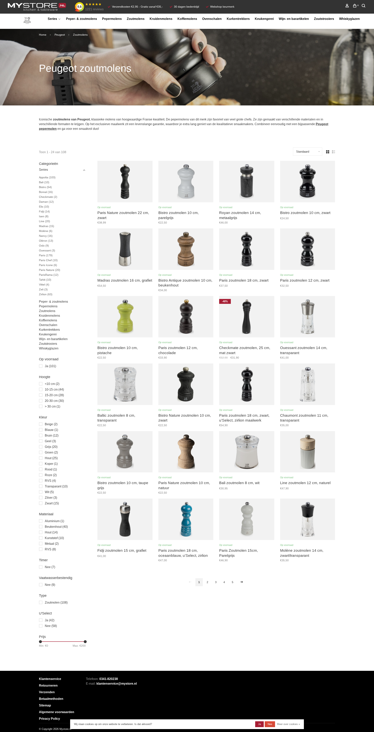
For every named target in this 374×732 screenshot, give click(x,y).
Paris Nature (49, 269)
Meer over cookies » (288, 724)
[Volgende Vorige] (241, 582)
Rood (51, 469)
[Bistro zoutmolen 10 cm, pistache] (125, 317)
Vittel (44, 284)
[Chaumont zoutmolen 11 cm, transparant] (307, 384)
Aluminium (54, 521)
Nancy (46, 235)
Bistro (45, 187)
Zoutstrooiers (324, 18)
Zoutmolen (56, 602)
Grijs (51, 446)
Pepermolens (112, 18)
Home (42, 34)
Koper (51, 463)
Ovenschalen (212, 18)
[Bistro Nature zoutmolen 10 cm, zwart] (185, 384)
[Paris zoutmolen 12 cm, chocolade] (185, 317)
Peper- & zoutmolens (81, 18)
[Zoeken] (364, 6)
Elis (44, 206)
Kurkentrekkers (238, 18)
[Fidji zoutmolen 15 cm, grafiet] (125, 520)
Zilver (51, 497)
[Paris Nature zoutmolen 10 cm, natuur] (185, 452)
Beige (51, 424)
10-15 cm (54, 389)
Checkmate (48, 196)
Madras (46, 226)
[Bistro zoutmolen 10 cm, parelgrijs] (185, 182)
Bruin (51, 435)
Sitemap (45, 705)
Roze (51, 475)
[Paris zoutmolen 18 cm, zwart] (246, 249)
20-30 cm (54, 400)
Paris (46, 255)
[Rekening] (347, 6)
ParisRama (48, 274)
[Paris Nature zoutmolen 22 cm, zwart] (125, 182)
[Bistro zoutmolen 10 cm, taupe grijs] (125, 452)
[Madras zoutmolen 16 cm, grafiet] (125, 249)
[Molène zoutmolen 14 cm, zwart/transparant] (307, 520)
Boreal (46, 192)
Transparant (56, 486)
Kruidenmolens (161, 18)
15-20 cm (54, 395)
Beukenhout (56, 526)
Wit (49, 492)
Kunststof (54, 538)
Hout (51, 458)
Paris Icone (48, 265)
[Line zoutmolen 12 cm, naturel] (307, 452)
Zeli (43, 289)
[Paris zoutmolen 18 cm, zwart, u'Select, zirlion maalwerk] (246, 384)
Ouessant (47, 250)
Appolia (47, 177)
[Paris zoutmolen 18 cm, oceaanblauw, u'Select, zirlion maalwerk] (185, 520)
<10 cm (52, 383)
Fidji (44, 211)
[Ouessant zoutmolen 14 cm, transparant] (307, 317)
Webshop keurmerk (222, 6)
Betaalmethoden (51, 698)
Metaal (52, 543)
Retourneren (48, 685)
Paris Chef (48, 260)
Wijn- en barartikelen (294, 18)
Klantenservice (50, 679)
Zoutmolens (136, 18)
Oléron (46, 240)
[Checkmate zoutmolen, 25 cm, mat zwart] (246, 317)
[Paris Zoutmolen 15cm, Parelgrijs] (246, 520)
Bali (44, 182)
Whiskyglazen (349, 18)
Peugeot (60, 34)
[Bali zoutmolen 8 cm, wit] (246, 452)
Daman (46, 201)
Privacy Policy (49, 718)
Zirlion (45, 294)
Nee (50, 567)
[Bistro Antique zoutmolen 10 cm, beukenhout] (185, 249)
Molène (45, 231)
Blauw (51, 429)
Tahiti (45, 279)
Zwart (52, 503)
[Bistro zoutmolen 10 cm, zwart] (307, 182)
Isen (44, 216)
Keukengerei (264, 18)
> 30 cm (52, 406)
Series (52, 18)
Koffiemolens (187, 18)
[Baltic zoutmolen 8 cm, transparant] (125, 384)
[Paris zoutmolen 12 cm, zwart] (307, 249)
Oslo (44, 245)
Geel (50, 441)
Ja (50, 366)
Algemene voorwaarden (56, 712)
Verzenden (47, 692)
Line (44, 221)
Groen (51, 452)
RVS (50, 480)
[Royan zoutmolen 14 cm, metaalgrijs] (246, 182)
